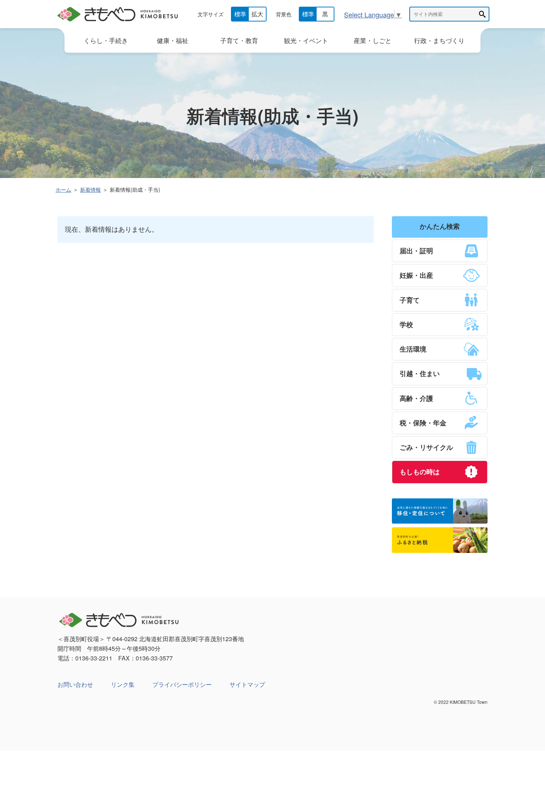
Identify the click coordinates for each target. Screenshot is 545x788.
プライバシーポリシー (182, 684)
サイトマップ (247, 684)
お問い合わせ (75, 684)
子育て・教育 (239, 40)
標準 (240, 14)
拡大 (257, 14)
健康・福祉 (172, 40)
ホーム (63, 189)
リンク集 (123, 684)
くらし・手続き (106, 40)
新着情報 (90, 189)
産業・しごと (373, 40)
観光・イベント (306, 40)
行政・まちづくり (439, 40)
